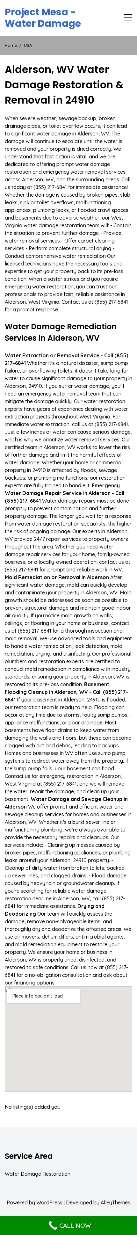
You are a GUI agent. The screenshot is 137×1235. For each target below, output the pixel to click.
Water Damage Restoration (37, 1174)
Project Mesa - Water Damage (43, 17)
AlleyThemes (115, 1202)
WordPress (49, 1202)
